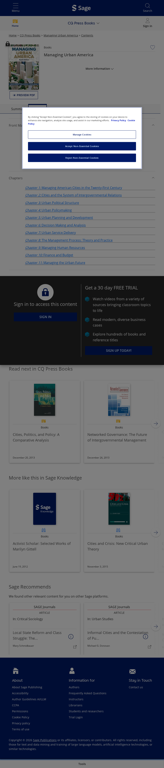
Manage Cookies (82, 134)
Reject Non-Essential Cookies (82, 157)
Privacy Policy (119, 120)
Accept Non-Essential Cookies (82, 146)
